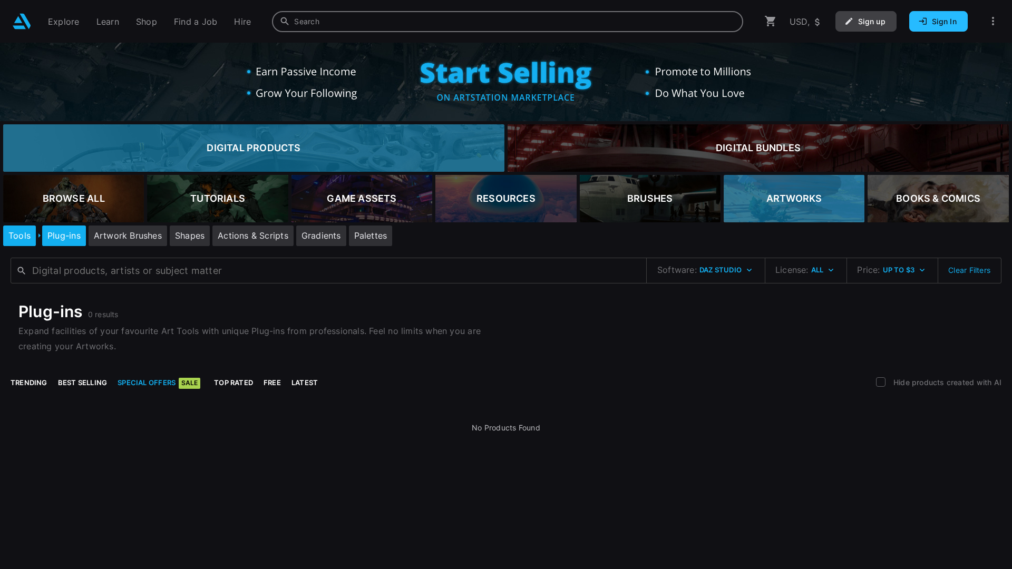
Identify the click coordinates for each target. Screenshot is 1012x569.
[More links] (993, 21)
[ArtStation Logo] (22, 21)
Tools (19, 235)
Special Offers (158, 382)
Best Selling (83, 382)
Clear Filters (969, 270)
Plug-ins (64, 235)
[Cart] (770, 21)
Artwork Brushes (128, 235)
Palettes (370, 235)
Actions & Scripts (253, 235)
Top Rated (233, 382)
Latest (304, 382)
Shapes (190, 235)
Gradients (321, 235)
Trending (29, 382)
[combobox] (507, 21)
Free (272, 382)
